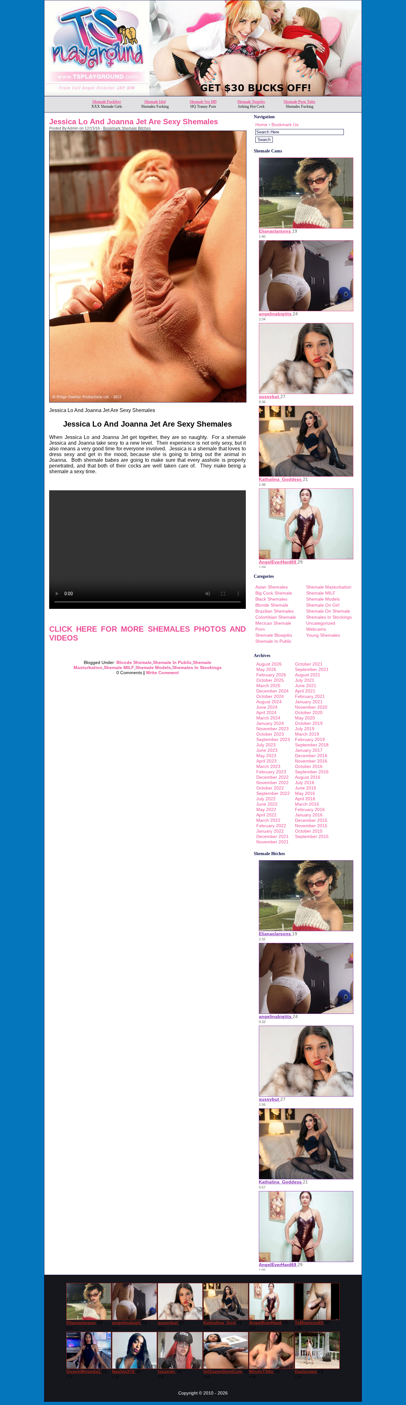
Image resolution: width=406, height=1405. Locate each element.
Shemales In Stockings (197, 667)
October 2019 (309, 723)
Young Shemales (323, 635)
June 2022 (267, 804)
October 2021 (309, 664)
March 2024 (268, 717)
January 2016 (309, 814)
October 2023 (270, 734)
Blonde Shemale (134, 662)
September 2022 (273, 793)
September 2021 (312, 669)
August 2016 (307, 777)
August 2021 (307, 674)
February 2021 (310, 696)
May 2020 (305, 717)
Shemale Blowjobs (273, 635)
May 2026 (266, 669)
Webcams (316, 629)
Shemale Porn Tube (299, 102)
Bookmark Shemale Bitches (127, 128)
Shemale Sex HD (203, 102)
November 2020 (311, 707)
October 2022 (270, 787)
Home (261, 124)
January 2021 (309, 701)
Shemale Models (153, 667)
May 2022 (266, 809)
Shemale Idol (155, 102)
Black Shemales (271, 599)
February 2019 (310, 739)
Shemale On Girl (322, 605)
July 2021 (304, 680)
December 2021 (272, 836)
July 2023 (266, 744)
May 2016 (305, 793)
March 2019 (307, 734)
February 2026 (271, 674)
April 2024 (266, 712)
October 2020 (309, 712)
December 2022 (272, 777)
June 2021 (305, 685)
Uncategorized (320, 623)
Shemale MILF (119, 667)
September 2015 (312, 836)
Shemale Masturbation (328, 587)
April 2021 (305, 690)
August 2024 (269, 701)
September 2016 (312, 771)
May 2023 (266, 755)
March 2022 (268, 820)
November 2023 (272, 728)
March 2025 (268, 685)
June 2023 (267, 750)
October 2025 (270, 680)
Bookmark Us (285, 124)
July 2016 (304, 782)
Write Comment (162, 672)
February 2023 (271, 771)
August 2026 (269, 664)
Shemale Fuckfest (106, 102)
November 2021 (272, 841)
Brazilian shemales (274, 611)
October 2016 (309, 766)
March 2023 (268, 766)
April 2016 (305, 798)
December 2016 (311, 755)
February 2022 (271, 825)
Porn (260, 629)
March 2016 (307, 804)
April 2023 (266, 761)
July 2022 (266, 798)
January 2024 (270, 723)
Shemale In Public (172, 662)
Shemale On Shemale (328, 611)
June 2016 (305, 787)
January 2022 (270, 831)
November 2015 (311, 825)
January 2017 (309, 750)
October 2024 (270, 696)
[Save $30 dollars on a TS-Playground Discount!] (203, 94)
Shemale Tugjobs (251, 102)
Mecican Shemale (273, 623)
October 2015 (309, 831)
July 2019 (304, 728)
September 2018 (312, 744)
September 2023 (273, 739)
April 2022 (266, 814)
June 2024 (267, 707)
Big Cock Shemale (273, 593)
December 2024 (272, 690)
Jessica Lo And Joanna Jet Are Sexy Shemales (133, 121)
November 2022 (272, 782)
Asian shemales (271, 587)
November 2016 (311, 761)
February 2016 (310, 809)
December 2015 (311, 820)
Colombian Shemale (275, 617)
